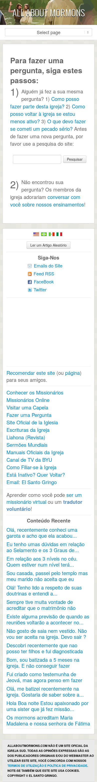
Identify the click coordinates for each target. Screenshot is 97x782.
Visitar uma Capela (27, 407)
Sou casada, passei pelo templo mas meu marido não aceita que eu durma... (47, 578)
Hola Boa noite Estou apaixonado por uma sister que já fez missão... (47, 706)
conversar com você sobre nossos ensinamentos (47, 200)
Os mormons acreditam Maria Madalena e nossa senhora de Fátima (48, 720)
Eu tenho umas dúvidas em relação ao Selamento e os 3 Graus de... (45, 547)
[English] (36, 234)
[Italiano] (59, 234)
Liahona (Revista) (25, 437)
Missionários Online (27, 399)
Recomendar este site (30, 372)
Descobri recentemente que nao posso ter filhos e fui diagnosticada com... (44, 651)
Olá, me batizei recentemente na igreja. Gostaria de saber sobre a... (45, 691)
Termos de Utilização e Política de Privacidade (47, 765)
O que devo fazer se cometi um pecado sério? (48, 125)
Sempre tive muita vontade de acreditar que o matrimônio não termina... (41, 607)
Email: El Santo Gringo (31, 482)
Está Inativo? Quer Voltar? (35, 474)
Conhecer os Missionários (34, 392)
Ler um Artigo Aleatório (48, 245)
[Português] (44, 234)
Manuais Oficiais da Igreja (35, 452)
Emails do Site (48, 265)
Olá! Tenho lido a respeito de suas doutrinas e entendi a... (44, 590)
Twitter (40, 289)
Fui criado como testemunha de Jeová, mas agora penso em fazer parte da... (44, 680)
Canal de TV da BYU (29, 459)
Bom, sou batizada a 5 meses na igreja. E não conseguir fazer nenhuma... (42, 665)
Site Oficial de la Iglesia (32, 422)
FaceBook (44, 281)
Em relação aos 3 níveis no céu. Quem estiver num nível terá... (42, 561)
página (72, 372)
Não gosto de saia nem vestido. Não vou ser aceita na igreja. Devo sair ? (46, 633)
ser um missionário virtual (44, 498)
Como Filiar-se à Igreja (31, 467)
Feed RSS (44, 273)
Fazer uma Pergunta (28, 414)
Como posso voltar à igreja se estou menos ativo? (47, 114)
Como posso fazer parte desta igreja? (44, 102)
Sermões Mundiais (27, 444)
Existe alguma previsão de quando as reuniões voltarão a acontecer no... (47, 619)
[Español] (51, 234)
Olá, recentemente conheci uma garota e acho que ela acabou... (41, 532)
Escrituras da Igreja (27, 429)
